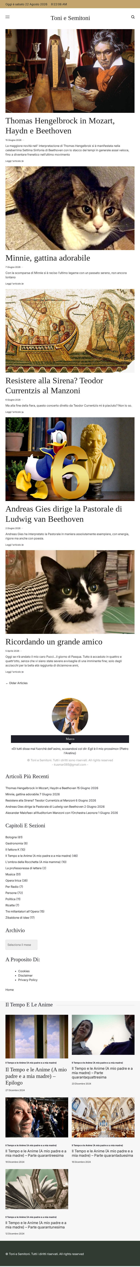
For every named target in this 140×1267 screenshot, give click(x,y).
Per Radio (12, 886)
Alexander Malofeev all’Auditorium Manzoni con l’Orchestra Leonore (51, 813)
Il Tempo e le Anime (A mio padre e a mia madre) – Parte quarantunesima (35, 1225)
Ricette (10, 905)
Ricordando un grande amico (53, 641)
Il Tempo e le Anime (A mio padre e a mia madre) (38, 856)
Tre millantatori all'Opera (22, 911)
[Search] (133, 17)
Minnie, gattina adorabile (47, 257)
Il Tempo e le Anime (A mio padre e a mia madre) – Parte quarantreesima (35, 1153)
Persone (11, 893)
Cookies (24, 971)
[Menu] (7, 17)
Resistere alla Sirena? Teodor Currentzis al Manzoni (40, 800)
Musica (10, 874)
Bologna (11, 837)
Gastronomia (14, 843)
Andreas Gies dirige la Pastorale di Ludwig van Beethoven (44, 806)
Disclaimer (25, 975)
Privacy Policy (28, 980)
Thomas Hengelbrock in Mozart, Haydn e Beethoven (40, 788)
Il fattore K (12, 849)
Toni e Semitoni (70, 18)
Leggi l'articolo (14, 161)
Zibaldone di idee (17, 917)
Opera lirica (13, 880)
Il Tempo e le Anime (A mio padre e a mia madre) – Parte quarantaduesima (102, 1153)
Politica (10, 899)
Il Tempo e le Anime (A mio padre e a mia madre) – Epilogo (36, 1076)
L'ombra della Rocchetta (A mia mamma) (33, 862)
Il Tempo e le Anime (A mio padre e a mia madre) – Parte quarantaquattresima (102, 1072)
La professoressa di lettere (23, 868)
